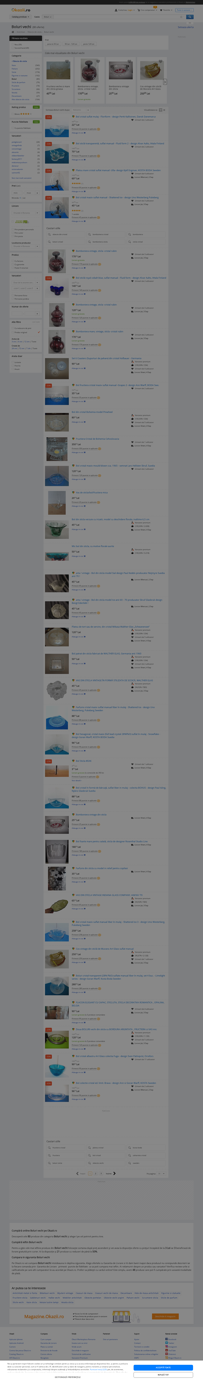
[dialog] (101, 1371)
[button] (68, 1376)
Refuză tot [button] (163, 1375)
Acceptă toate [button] (163, 1367)
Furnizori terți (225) (98, 1369)
